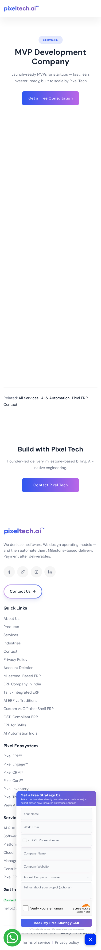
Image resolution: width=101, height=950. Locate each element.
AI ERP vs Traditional (21, 700)
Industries (12, 643)
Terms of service (36, 942)
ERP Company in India (22, 684)
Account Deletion (18, 667)
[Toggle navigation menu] (93, 8)
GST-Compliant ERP (21, 716)
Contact (10, 651)
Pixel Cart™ (13, 780)
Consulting (13, 868)
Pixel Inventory (16, 788)
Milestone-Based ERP (22, 675)
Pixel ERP (11, 877)
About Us (11, 618)
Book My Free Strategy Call (56, 923)
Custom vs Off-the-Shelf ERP (29, 708)
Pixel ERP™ (13, 756)
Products (11, 626)
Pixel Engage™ (16, 764)
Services (11, 634)
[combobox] (29, 840)
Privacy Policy (15, 659)
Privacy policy (67, 942)
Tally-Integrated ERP (21, 692)
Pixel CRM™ (13, 772)
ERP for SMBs (15, 725)
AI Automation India (21, 733)
